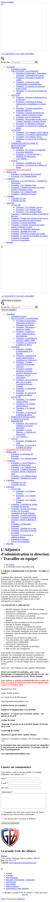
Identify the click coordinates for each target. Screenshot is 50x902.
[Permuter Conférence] (43, 461)
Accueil (9, 873)
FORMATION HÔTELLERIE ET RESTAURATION (24, 144)
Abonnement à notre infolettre (17, 888)
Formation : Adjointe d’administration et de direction (31, 98)
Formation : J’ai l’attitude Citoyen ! (29, 207)
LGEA (11, 565)
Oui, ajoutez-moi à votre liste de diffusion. (19, 819)
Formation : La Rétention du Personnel (26, 174)
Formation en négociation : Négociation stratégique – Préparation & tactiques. (31, 74)
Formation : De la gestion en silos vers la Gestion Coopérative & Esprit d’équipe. (31, 120)
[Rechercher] (2, 60)
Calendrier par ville (18, 198)
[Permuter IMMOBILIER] (43, 421)
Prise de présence (12, 886)
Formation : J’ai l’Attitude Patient (24, 176)
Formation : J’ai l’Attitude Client (23, 185)
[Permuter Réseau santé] (43, 452)
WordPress (21, 899)
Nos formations (12, 877)
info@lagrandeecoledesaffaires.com (22, 863)
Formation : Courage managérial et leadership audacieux (29, 109)
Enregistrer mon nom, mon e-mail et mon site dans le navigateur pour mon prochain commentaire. (22, 813)
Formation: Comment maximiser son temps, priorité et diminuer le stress (30, 114)
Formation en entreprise (20, 238)
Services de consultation (20, 240)
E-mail (4, 783)
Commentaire (7, 792)
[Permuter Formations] (43, 314)
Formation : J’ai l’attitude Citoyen (29, 137)
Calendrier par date (18, 201)
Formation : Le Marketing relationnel (30, 124)
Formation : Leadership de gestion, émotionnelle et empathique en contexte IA (31, 104)
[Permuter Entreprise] (43, 487)
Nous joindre (11, 884)
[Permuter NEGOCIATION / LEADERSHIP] (43, 319)
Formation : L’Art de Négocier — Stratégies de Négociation (29, 155)
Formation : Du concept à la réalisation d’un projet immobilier (31, 151)
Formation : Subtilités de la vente (28, 163)
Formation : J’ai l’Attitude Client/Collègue (32, 132)
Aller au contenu (7, 2)
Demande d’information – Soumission (20, 880)
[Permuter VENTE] (43, 439)
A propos (9, 875)
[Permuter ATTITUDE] (43, 397)
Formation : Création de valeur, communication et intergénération (29, 83)
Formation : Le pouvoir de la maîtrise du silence (31, 92)
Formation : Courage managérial (23, 223)
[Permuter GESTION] (43, 347)
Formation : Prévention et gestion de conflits (30, 79)
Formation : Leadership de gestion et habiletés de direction (30, 215)
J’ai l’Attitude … (22, 159)
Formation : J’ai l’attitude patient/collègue (32, 135)
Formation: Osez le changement (28, 117)
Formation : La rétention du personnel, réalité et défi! (30, 87)
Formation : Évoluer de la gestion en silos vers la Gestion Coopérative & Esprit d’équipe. (29, 219)
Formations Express (18, 69)
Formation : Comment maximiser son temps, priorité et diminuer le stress (28, 188)
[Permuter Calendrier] (43, 480)
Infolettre (9, 242)
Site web (4, 788)
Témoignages (11, 882)
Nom (3, 779)
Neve (3, 899)
